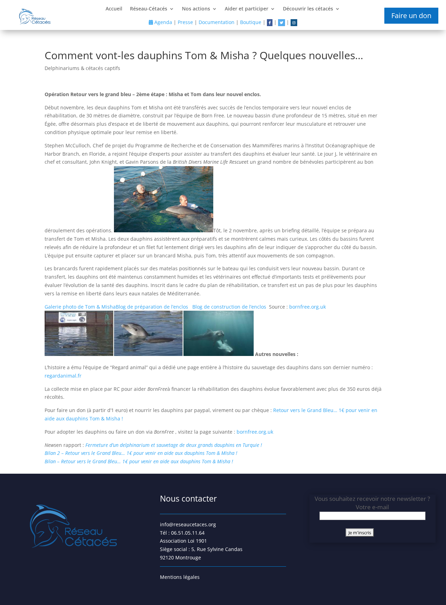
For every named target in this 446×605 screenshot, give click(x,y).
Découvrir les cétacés (308, 9)
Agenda (162, 22)
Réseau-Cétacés (148, 9)
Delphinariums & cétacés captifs (82, 68)
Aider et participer (246, 9)
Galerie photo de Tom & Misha (80, 306)
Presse (185, 22)
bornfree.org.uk (307, 306)
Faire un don (411, 15)
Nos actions (196, 9)
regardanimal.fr (63, 375)
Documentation (216, 22)
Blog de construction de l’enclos (230, 306)
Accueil (114, 9)
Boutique (250, 22)
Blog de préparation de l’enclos (153, 306)
